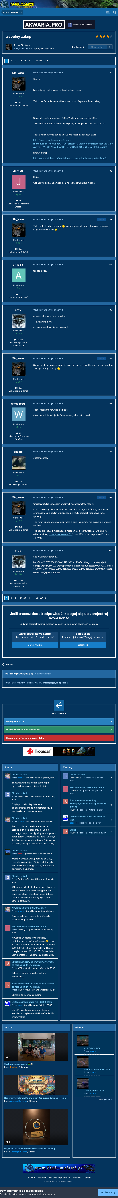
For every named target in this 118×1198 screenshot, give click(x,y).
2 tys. (19, 102)
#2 (111, 171)
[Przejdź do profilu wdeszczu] (19, 414)
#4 (110, 264)
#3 (111, 219)
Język (30, 1177)
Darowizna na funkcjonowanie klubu (25, 738)
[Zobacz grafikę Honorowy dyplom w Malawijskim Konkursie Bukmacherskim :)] (36, 1085)
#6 (111, 358)
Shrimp (73, 830)
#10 (110, 550)
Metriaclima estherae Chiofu (97, 1069)
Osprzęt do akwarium (43, 48)
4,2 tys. (19, 339)
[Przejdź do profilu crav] (19, 321)
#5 (111, 310)
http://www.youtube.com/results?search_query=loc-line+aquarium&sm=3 (69, 158)
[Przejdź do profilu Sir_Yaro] (9, 47)
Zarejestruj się (35, 645)
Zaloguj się (83, 645)
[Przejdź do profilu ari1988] (19, 275)
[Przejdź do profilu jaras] (7, 1003)
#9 (111, 497)
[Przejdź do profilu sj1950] (7, 963)
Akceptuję (109, 1192)
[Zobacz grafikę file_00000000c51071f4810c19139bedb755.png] (36, 1127)
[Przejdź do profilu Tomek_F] (7, 928)
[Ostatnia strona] (30, 61)
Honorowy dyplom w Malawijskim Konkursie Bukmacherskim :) (36, 1098)
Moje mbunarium (92, 1048)
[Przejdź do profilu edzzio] (19, 463)
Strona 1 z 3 (41, 60)
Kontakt (77, 1177)
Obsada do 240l (19, 774)
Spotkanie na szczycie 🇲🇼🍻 (18, 1064)
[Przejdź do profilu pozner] (7, 776)
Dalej (23, 60)
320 (20, 481)
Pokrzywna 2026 (15, 721)
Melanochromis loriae (94, 1090)
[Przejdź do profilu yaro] (7, 852)
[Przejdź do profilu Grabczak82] (7, 794)
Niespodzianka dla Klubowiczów (22, 729)
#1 (111, 72)
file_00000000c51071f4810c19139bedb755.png (29, 1148)
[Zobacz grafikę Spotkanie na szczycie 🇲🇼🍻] (36, 1047)
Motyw (41, 1177)
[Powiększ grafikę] (63, 226)
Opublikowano (40, 777)
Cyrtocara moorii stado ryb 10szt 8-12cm (32, 1002)
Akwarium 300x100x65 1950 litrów (29, 908)
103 (20, 294)
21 (19, 433)
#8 (111, 451)
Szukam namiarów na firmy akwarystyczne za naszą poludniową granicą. (88, 803)
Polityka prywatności (59, 1177)
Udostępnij (78, 47)
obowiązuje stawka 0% (60, 534)
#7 (111, 403)
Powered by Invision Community (59, 1181)
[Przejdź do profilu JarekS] (19, 182)
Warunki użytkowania (44, 1194)
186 (20, 200)
